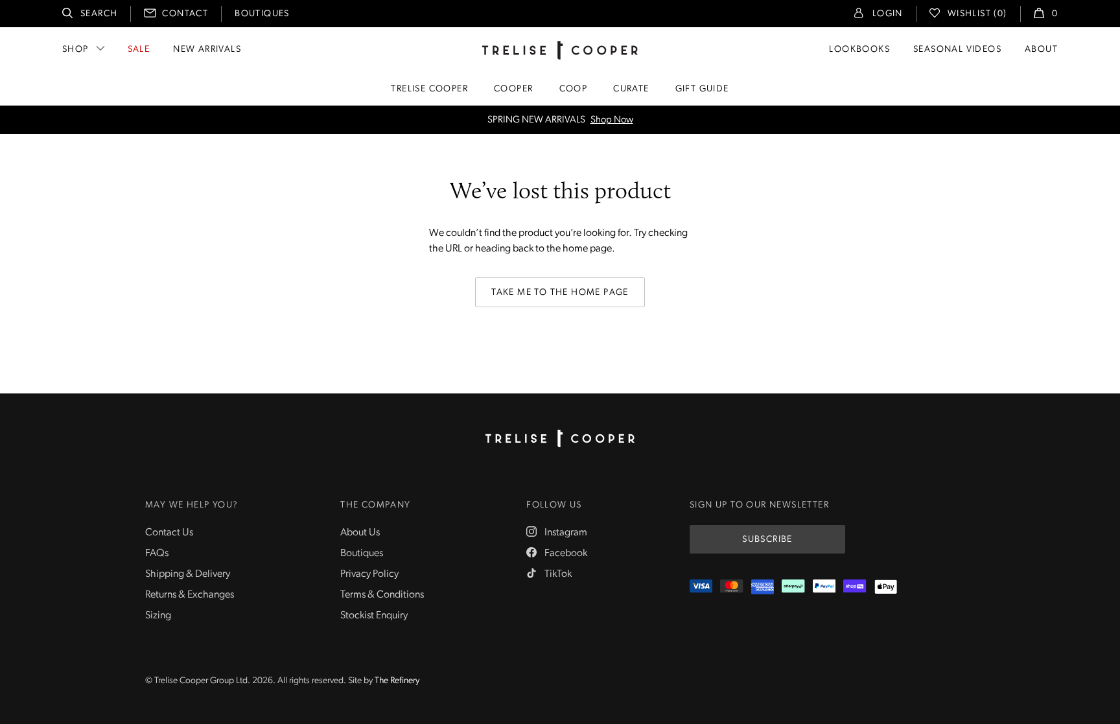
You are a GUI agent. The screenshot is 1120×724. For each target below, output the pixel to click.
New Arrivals (207, 49)
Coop (573, 89)
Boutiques (262, 14)
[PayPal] (824, 586)
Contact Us (169, 533)
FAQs (157, 553)
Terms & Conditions (382, 595)
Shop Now (611, 120)
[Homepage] (560, 439)
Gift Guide (702, 89)
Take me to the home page (560, 293)
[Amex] (762, 586)
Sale (139, 49)
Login (887, 14)
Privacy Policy (369, 574)
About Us (360, 533)
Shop (75, 49)
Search (98, 14)
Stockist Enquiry (374, 616)
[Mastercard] (731, 586)
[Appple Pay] (885, 586)
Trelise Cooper (429, 89)
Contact (185, 14)
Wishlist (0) (977, 14)
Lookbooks (859, 49)
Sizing (158, 616)
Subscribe (767, 539)
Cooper (513, 89)
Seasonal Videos (957, 49)
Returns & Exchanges (189, 595)
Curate (631, 89)
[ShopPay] (854, 586)
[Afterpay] (793, 586)
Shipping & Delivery (187, 574)
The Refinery (397, 681)
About (1041, 49)
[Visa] (701, 586)
